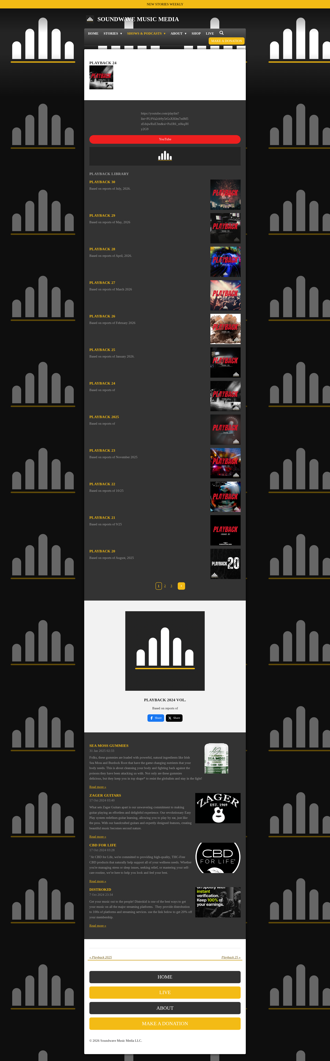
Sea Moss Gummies (108, 745)
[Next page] (181, 586)
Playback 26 (102, 316)
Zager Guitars (105, 795)
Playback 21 (102, 517)
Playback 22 (102, 484)
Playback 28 (102, 249)
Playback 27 (102, 282)
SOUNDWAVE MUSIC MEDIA (138, 19)
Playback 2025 (104, 417)
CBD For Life (102, 845)
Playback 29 (102, 215)
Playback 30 (102, 182)
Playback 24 (102, 383)
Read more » (97, 787)
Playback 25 (102, 350)
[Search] (221, 33)
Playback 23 (102, 450)
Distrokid (100, 889)
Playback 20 (102, 551)
